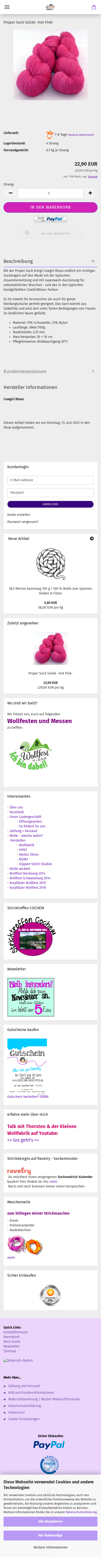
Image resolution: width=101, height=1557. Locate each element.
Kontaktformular (16, 1332)
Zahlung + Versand (23, 831)
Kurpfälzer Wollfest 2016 (28, 888)
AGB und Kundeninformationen (31, 1393)
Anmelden (50, 504)
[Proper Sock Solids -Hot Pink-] (50, 65)
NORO (23, 859)
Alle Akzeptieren (50, 1521)
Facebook (17, 812)
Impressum (16, 1412)
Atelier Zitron (29, 855)
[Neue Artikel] (92, 539)
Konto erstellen (18, 515)
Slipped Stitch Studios (35, 864)
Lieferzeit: (11, 133)
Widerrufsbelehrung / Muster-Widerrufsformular (44, 1399)
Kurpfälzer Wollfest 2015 (28, 883)
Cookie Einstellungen (23, 1419)
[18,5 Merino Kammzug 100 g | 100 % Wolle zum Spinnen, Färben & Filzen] (50, 563)
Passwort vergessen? (22, 522)
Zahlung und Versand (24, 1386)
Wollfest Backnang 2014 (27, 873)
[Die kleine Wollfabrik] (50, 7)
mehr (53, 1182)
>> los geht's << (23, 1140)
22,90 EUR (50, 683)
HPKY (23, 850)
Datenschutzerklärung (81, 1512)
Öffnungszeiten (30, 822)
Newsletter (12, 1346)
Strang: (9, 184)
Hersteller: (18, 840)
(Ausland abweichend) (81, 135)
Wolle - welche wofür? (26, 836)
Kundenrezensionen (25, 371)
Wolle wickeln (20, 869)
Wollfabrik (26, 845)
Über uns (16, 807)
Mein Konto (12, 1342)
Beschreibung (18, 261)
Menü (7, 7)
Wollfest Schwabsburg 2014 (30, 878)
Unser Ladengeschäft (25, 817)
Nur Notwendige (50, 1535)
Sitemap (10, 1351)
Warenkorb (11, 1337)
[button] (11, 193)
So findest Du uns (32, 826)
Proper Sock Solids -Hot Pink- (50, 673)
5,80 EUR (50, 603)
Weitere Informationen (51, 1547)
